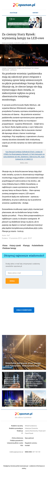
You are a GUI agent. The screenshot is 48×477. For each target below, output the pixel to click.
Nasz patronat (29, 438)
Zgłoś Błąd (13, 12)
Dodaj (12, 281)
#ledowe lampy (9, 248)
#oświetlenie (37, 245)
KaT (8, 235)
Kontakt (35, 12)
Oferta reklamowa (17, 438)
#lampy (26, 245)
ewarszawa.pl (23, 466)
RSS (21, 445)
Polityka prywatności (16, 440)
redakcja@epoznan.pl (16, 452)
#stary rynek (15, 245)
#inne (4, 245)
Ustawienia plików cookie (15, 443)
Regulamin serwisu (31, 443)
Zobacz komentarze (24, 310)
